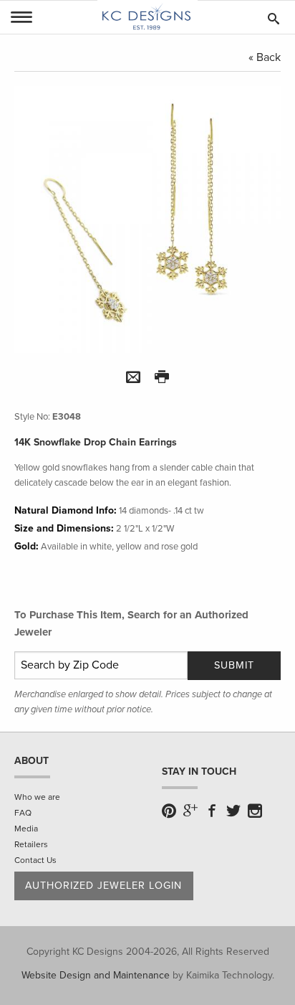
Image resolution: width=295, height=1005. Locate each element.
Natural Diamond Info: (65, 510)
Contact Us (35, 860)
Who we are (37, 797)
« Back (264, 57)
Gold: (26, 546)
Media (26, 828)
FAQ (23, 812)
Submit (234, 665)
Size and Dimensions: (64, 528)
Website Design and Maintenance (95, 975)
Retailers (31, 844)
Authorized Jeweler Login (103, 885)
